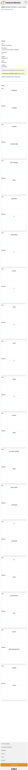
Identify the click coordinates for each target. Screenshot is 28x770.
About (3, 753)
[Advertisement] (14, 25)
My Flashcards (5, 743)
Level (2, 60)
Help (2, 757)
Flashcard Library (6, 747)
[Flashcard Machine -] (11, 3)
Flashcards (8, 7)
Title (2, 43)
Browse (3, 750)
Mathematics (14, 7)
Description (4, 48)
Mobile (3, 760)
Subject (3, 56)
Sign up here (21, 73)
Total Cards (4, 52)
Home (3, 7)
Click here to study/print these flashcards (13, 70)
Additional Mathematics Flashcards (10, 76)
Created (3, 65)
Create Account (14, 764)
